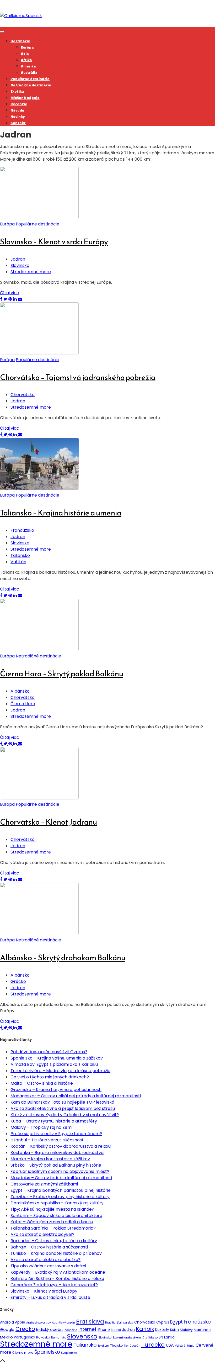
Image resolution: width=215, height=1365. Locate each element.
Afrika (26, 59)
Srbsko (153, 1338)
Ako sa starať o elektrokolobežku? (45, 1260)
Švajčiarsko (69, 1353)
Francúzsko (22, 530)
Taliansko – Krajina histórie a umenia (60, 513)
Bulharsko (125, 1322)
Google (7, 1329)
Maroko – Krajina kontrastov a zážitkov (50, 1159)
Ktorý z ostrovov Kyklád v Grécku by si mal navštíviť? (64, 1115)
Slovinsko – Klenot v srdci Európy (54, 241)
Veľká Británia (185, 1346)
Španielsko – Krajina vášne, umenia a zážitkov (56, 1058)
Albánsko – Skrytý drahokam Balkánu (62, 957)
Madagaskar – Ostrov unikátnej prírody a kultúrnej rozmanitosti (75, 1096)
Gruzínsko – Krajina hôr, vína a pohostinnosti (55, 1090)
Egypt (176, 1322)
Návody (17, 110)
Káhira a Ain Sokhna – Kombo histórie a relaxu (57, 1279)
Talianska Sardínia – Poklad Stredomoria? (53, 1228)
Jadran (17, 259)
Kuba (174, 1329)
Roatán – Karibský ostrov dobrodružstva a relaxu (60, 1146)
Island (116, 1329)
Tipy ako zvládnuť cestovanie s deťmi (48, 1266)
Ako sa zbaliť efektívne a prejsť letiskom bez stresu (62, 1108)
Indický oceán (49, 1329)
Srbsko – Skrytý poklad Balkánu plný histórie (55, 1165)
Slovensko (82, 1336)
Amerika (28, 66)
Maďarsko (202, 1329)
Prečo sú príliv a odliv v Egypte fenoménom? (56, 1134)
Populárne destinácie (30, 78)
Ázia (25, 53)
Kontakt (18, 122)
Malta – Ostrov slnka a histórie (41, 1083)
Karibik (145, 1329)
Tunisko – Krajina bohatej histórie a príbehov (56, 1253)
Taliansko (20, 555)
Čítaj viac (9, 293)
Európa (27, 47)
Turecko (153, 1345)
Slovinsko (19, 265)
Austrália (29, 72)
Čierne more (22, 1352)
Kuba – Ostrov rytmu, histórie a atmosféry (53, 1121)
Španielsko (47, 1352)
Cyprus (162, 1322)
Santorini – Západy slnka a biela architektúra (56, 1216)
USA (170, 1345)
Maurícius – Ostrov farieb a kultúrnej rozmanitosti (61, 1178)
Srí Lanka (167, 1337)
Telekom (103, 1346)
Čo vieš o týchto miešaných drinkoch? (49, 1077)
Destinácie (20, 41)
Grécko (18, 981)
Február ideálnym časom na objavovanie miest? (59, 1171)
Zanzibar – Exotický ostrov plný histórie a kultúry (60, 1197)
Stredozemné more (30, 272)
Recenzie (18, 104)
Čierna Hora (22, 704)
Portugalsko (24, 1337)
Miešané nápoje (25, 97)
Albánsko (20, 691)
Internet (87, 1329)
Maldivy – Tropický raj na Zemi (41, 1127)
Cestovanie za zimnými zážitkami (44, 1184)
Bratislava (90, 1321)
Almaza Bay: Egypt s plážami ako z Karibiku (54, 1064)
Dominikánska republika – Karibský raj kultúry (57, 1203)
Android (7, 1322)
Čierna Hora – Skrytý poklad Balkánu (61, 673)
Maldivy (186, 1329)
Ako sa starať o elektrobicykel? (42, 1234)
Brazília (110, 1323)
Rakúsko (43, 1337)
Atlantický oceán (63, 1323)
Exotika (17, 91)
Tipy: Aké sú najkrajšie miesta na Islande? (52, 1209)
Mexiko (6, 1337)
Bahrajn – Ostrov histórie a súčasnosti (49, 1247)
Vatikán (18, 562)
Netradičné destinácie (30, 85)
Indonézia (70, 1330)
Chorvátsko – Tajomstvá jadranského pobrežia (77, 377)
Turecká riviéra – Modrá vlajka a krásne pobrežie (60, 1071)
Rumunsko (58, 1338)
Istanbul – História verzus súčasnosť (46, 1140)
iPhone (104, 1329)
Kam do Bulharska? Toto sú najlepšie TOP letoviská (62, 1102)
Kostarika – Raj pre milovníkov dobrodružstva (57, 1153)
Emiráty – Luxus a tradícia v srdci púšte (50, 1297)
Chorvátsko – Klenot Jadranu (48, 822)
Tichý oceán (132, 1346)
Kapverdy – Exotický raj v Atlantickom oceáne (57, 1272)
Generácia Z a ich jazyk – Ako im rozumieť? (54, 1285)
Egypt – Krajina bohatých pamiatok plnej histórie (60, 1190)
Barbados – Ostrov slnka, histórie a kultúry (53, 1241)
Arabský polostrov (38, 1323)
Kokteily (162, 1329)
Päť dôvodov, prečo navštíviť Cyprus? (48, 1052)
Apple (20, 1322)
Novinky (17, 116)
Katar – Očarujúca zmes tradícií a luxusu (51, 1222)
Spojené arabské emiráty (129, 1338)
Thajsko (116, 1345)
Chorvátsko (22, 395)
